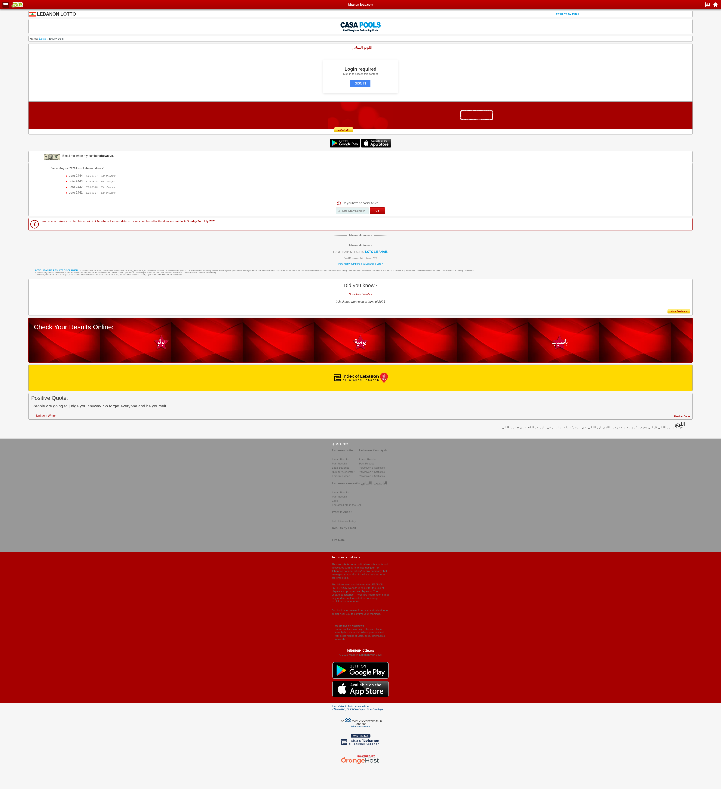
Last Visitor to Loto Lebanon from (357, 708)
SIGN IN (360, 83)
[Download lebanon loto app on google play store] (345, 146)
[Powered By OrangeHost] (360, 764)
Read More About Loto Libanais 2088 (360, 258)
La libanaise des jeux (174, 270)
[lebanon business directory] (361, 378)
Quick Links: (340, 443)
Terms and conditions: (346, 557)
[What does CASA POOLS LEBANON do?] (361, 26)
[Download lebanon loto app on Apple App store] (376, 146)
